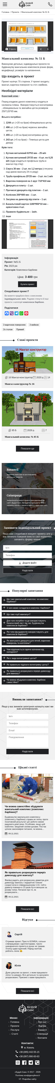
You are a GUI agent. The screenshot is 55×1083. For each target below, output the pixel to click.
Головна (5, 12)
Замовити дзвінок (50, 4)
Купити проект (27, 284)
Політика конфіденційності (27, 1075)
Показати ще (27, 448)
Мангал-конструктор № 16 (19, 384)
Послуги (15, 1030)
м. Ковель (29, 1047)
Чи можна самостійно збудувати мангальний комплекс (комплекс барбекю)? (24, 809)
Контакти (42, 1038)
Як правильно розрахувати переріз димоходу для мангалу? (25, 874)
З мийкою (34, 325)
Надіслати (27, 570)
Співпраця (42, 1034)
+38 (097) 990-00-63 (29, 1056)
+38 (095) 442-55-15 (29, 1052)
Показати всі (27, 909)
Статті (15, 1034)
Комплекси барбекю (26, 270)
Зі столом (7, 329)
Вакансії (42, 1030)
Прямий (20, 329)
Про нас (42, 1022)
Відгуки (42, 1026)
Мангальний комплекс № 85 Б (22, 436)
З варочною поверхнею (14, 325)
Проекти (15, 12)
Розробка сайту (29, 1079)
